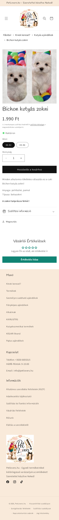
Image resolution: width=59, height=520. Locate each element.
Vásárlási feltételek (16, 410)
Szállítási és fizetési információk (22, 403)
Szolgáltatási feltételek (21, 508)
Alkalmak (11, 312)
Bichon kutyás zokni (17, 39)
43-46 (22, 145)
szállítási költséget (37, 124)
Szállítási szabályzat (42, 508)
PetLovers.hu (20, 503)
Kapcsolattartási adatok (23, 513)
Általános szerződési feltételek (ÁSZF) (25, 389)
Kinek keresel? (22, 34)
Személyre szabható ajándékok (22, 298)
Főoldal (7, 34)
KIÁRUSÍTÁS (12, 319)
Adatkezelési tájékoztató (18, 396)
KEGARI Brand (13, 333)
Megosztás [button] (11, 221)
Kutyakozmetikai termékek (20, 326)
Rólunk (10, 417)
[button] (6, 18)
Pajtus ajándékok (15, 340)
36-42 (8, 145)
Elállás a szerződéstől (17, 424)
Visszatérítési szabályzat (39, 503)
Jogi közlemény (42, 513)
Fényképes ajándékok (17, 305)
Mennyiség (7, 152)
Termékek (11, 290)
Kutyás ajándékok (43, 34)
